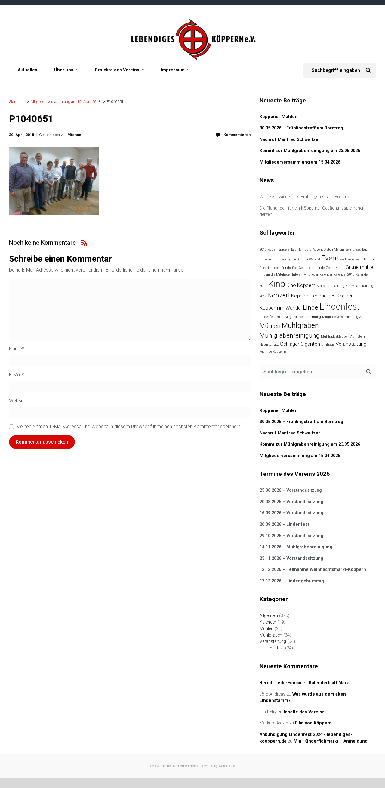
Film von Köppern (313, 723)
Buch (366, 249)
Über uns (63, 70)
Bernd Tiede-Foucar (281, 682)
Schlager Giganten (300, 344)
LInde (310, 307)
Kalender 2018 (344, 274)
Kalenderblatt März (329, 682)
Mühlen (270, 325)
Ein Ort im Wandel (306, 259)
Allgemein (269, 615)
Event (330, 258)
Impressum (173, 70)
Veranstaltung (351, 344)
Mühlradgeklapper (334, 336)
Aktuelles (27, 70)
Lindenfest (339, 306)
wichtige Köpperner (274, 352)
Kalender (325, 274)
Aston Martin (334, 249)
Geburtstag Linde (312, 268)
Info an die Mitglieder (275, 274)
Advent (318, 249)
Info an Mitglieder (305, 274)
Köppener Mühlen (278, 116)
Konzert (279, 295)
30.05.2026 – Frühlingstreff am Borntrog (301, 128)
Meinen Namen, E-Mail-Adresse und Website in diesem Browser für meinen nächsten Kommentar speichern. (129, 426)
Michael (74, 134)
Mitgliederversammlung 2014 (344, 317)
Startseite (16, 101)
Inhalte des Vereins (304, 712)
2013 (263, 249)
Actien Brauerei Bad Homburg (290, 249)
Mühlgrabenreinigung (290, 335)
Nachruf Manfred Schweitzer (290, 139)
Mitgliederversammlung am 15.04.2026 (300, 162)
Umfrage (327, 345)
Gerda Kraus (335, 268)
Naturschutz (269, 345)
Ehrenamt (267, 259)
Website (17, 400)
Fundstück (289, 268)
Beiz (348, 249)
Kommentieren (237, 134)
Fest (343, 259)
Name (16, 349)
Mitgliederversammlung (303, 317)
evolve (155, 766)
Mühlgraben (300, 325)
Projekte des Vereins (117, 70)
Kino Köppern (301, 285)
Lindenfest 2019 (272, 317)
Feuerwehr (355, 259)
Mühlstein (357, 336)
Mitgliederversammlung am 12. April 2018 (65, 101)
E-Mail (16, 375)
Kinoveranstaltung (330, 286)
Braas (357, 249)
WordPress (226, 766)
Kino (276, 284)
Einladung (283, 259)
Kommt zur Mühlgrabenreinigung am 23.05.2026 (310, 150)
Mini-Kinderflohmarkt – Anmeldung (331, 741)
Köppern (300, 296)
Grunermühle (359, 267)
